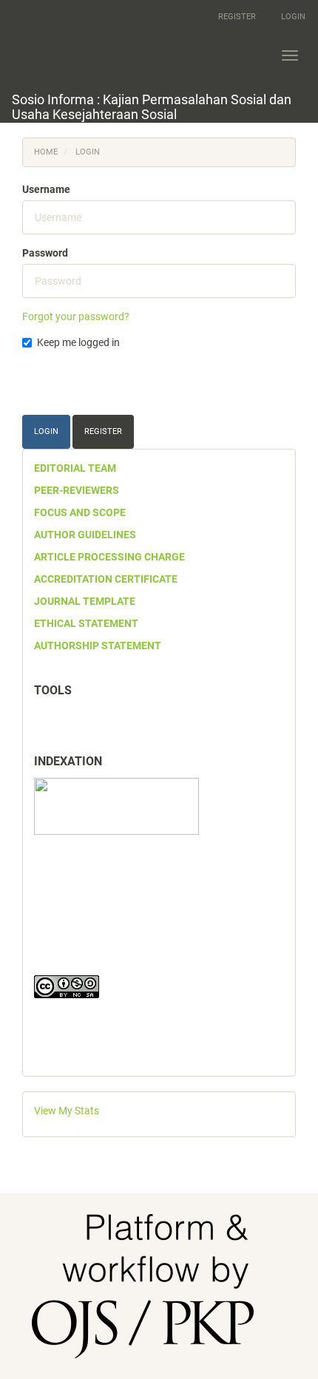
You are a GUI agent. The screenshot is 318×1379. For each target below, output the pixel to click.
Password (45, 253)
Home (46, 152)
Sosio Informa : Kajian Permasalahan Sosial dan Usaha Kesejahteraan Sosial (151, 107)
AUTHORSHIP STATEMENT (97, 645)
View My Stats (66, 1111)
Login (293, 16)
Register (237, 16)
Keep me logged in (78, 342)
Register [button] (103, 431)
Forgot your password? (75, 316)
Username (46, 189)
